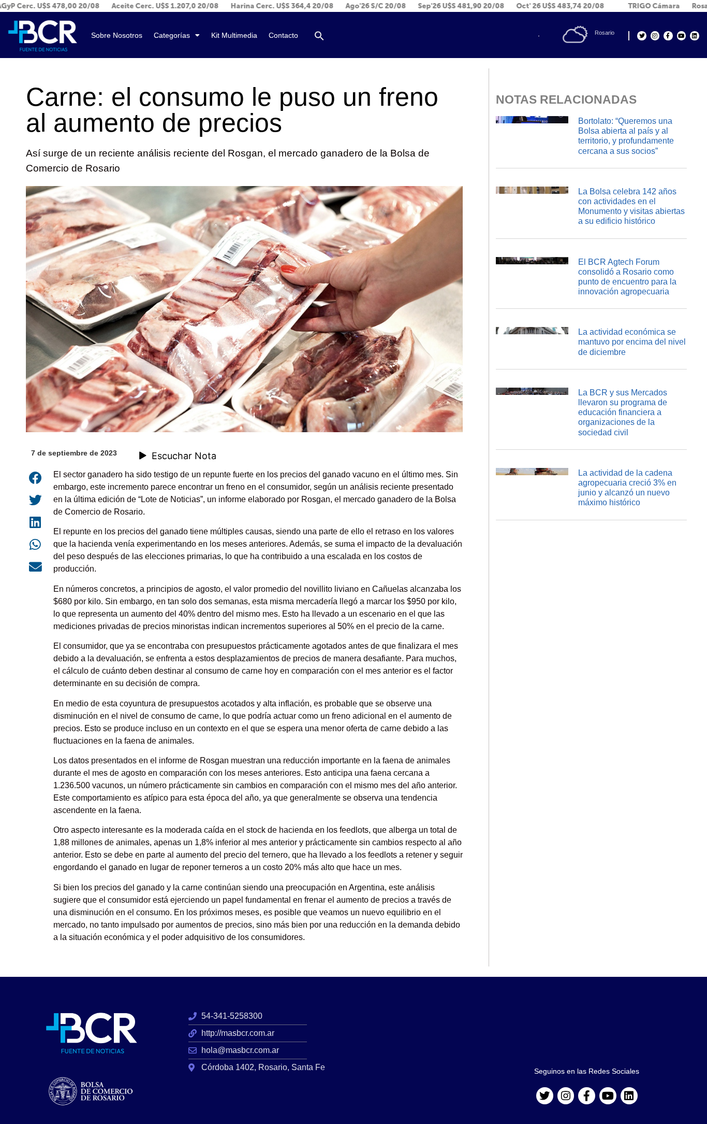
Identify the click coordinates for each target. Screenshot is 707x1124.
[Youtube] (681, 35)
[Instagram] (655, 35)
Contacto (283, 35)
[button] (319, 36)
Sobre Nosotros (116, 35)
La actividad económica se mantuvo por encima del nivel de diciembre (632, 342)
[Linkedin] (694, 35)
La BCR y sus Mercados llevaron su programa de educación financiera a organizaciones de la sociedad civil (622, 412)
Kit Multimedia (234, 35)
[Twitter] (641, 35)
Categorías (172, 35)
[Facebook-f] (668, 35)
